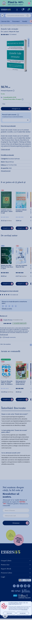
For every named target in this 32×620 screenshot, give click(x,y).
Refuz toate (9, 613)
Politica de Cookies (24, 609)
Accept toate (23, 613)
